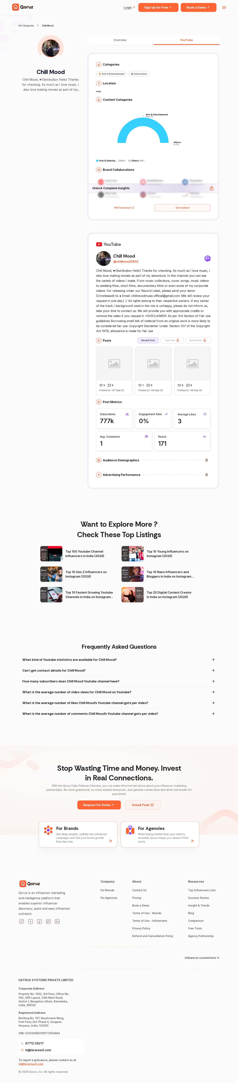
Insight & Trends (199, 905)
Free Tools (195, 928)
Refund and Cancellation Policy (152, 936)
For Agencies (109, 897)
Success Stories (198, 897)
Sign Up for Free (156, 7)
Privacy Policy (141, 928)
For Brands (107, 890)
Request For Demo (96, 805)
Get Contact (182, 207)
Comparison (196, 920)
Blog (191, 913)
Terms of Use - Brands (146, 913)
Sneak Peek (140, 805)
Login (128, 7)
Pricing (136, 897)
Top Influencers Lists (202, 890)
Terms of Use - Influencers (149, 920)
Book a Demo (196, 7)
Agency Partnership (201, 936)
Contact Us (139, 890)
